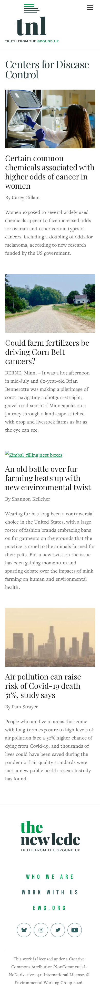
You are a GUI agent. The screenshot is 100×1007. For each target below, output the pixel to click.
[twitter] (58, 929)
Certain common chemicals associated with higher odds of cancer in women (50, 172)
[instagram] (41, 929)
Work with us (51, 892)
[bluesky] (24, 929)
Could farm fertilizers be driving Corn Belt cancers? (47, 351)
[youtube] (74, 929)
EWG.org (50, 908)
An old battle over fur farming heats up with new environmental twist (48, 478)
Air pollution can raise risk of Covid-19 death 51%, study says (43, 685)
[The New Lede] (31, 32)
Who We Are (50, 877)
